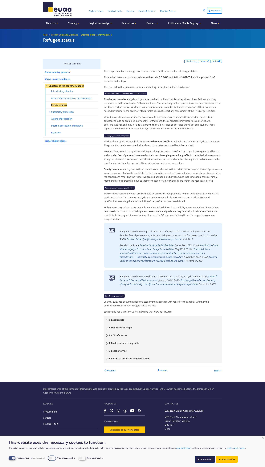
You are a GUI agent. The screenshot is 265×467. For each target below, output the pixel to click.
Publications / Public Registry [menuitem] (183, 23)
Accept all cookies (227, 459)
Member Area (166, 11)
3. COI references (118, 335)
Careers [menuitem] (130, 11)
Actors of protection (61, 118)
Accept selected (205, 459)
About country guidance (57, 72)
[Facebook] (105, 411)
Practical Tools (50, 423)
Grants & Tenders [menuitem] (147, 11)
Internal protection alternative (67, 125)
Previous (111, 370)
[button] (204, 10)
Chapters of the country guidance (96, 34)
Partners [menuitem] (151, 23)
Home (45, 34)
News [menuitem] (214, 23)
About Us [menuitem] (51, 23)
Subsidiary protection (62, 111)
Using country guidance (57, 78)
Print (215, 61)
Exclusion (56, 132)
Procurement (50, 411)
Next (216, 370)
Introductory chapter (62, 91)
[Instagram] (118, 411)
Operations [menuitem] (128, 23)
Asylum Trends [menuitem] (96, 11)
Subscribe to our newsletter (124, 429)
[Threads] (125, 411)
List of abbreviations (56, 140)
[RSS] (139, 411)
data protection (183, 448)
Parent (163, 370)
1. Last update (116, 319)
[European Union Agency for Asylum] (58, 9)
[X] (111, 411)
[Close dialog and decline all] (263, 437)
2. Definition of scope (120, 327)
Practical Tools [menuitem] (115, 11)
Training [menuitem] (72, 23)
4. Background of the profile (124, 343)
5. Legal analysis (118, 350)
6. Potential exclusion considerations (129, 358)
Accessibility (215, 10)
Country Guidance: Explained (64, 34)
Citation (190, 61)
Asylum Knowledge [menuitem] (99, 23)
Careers (47, 417)
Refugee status (59, 104)
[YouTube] (132, 411)
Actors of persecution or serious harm (71, 98)
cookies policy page (236, 448)
